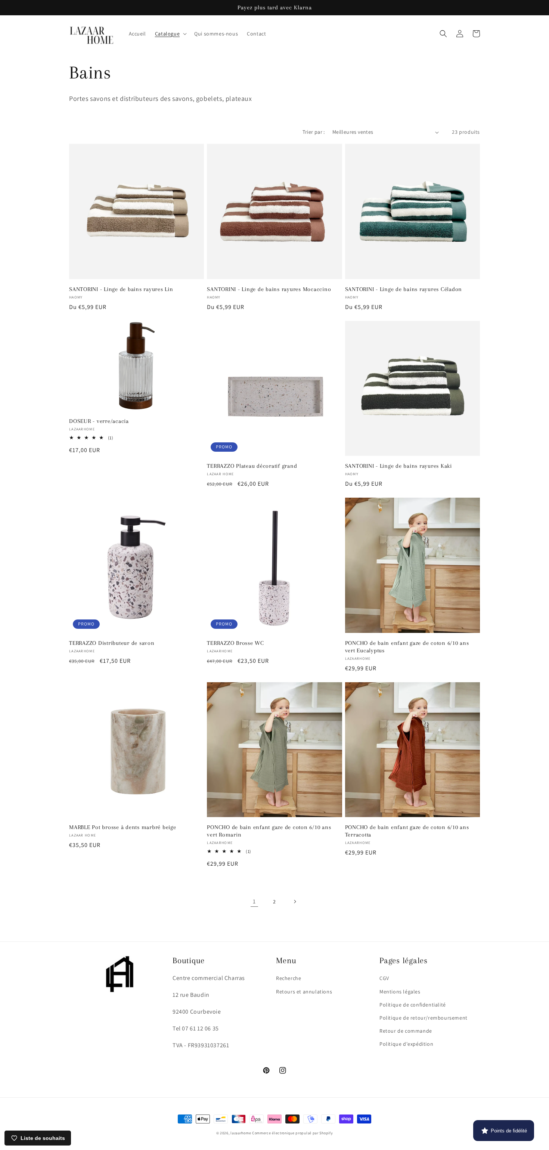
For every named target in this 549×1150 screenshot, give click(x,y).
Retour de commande (405, 1030)
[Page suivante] (294, 901)
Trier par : (314, 132)
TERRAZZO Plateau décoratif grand (252, 466)
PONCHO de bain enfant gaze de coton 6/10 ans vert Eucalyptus (407, 647)
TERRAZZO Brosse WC (235, 643)
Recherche (288, 978)
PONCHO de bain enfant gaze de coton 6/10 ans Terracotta (407, 831)
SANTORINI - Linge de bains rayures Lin (121, 289)
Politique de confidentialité (412, 1004)
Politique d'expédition (406, 1044)
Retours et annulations (304, 991)
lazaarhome (240, 1133)
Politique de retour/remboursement (423, 1017)
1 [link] (254, 901)
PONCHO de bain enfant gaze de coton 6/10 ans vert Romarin (269, 831)
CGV (384, 978)
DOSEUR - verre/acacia (99, 421)
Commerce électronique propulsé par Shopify (292, 1133)
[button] (170, 33)
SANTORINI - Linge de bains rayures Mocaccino (269, 289)
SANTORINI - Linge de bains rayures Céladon (403, 289)
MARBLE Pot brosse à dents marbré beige (122, 827)
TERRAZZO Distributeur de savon (112, 643)
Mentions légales (400, 991)
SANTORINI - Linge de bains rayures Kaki (398, 466)
